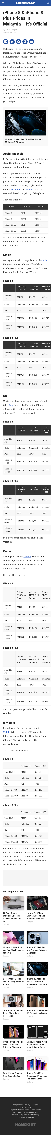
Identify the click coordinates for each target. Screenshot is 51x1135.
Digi (11, 405)
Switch (29, 189)
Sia (7, 30)
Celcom (27, 556)
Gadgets (14, 30)
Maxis (44, 260)
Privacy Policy (28, 1117)
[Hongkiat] (25, 3)
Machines (16, 189)
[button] (5, 41)
